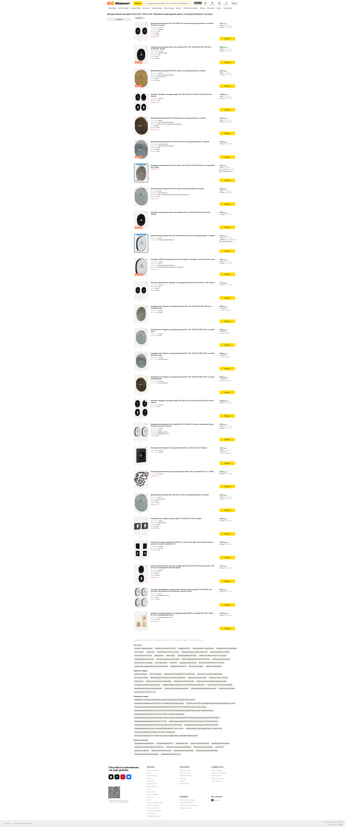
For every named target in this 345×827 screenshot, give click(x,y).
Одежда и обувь (151, 783)
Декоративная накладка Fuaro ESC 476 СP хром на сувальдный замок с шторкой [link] (180, 495)
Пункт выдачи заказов (217, 778)
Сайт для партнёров (185, 808)
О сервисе (183, 778)
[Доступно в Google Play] (116, 779)
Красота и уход (151, 792)
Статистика (8, 823)
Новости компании (216, 770)
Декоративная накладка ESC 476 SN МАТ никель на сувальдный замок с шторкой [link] (180, 142)
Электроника (150, 781)
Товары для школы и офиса (155, 802)
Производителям (216, 775)
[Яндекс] (340, 824)
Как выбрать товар (185, 770)
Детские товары (151, 813)
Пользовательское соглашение (23, 823)
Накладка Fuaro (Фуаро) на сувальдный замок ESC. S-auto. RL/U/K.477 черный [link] (179, 448)
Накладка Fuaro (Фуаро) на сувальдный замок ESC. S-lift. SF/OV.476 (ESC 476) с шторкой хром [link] (182, 330)
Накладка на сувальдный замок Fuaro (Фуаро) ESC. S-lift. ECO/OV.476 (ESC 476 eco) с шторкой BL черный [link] (181, 48)
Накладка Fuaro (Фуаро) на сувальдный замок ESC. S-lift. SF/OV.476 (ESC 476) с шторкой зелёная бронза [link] (182, 378)
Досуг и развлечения (153, 770)
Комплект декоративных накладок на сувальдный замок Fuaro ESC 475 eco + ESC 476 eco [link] (183, 282)
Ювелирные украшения (154, 816)
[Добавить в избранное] (146, 24)
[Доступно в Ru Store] (128, 779)
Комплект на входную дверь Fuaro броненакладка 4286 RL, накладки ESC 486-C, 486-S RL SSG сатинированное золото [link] (182, 614)
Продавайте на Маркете (187, 802)
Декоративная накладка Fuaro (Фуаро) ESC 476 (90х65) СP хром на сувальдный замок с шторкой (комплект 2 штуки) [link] (182, 425)
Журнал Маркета (185, 783)
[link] (144, 648)
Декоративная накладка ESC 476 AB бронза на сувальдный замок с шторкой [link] (178, 118)
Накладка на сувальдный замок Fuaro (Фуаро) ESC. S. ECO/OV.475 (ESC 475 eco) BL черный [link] (180, 213)
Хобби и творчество (153, 794)
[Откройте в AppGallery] (122, 779)
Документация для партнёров (188, 805)
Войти (234, 3)
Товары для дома (152, 786)
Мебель (149, 773)
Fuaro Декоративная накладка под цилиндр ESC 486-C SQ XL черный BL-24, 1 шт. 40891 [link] (182, 471)
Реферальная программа (218, 773)
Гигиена (149, 778)
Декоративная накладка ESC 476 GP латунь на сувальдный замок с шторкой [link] (178, 71)
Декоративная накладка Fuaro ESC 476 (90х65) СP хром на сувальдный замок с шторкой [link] (183, 235)
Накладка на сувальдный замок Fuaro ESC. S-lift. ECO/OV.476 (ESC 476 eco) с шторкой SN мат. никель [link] (183, 166)
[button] (139, 18)
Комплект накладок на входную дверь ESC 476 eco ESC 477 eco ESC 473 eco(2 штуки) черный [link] (181, 95)
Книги (148, 800)
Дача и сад (150, 797)
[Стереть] (188, 3)
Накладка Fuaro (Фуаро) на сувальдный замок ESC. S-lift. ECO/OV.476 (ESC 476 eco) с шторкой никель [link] (181, 307)
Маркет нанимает (216, 781)
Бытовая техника (152, 775)
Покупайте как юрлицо (186, 775)
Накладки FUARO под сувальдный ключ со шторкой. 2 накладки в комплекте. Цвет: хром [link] (183, 259)
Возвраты (182, 781)
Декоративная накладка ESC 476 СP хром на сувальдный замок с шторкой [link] (177, 189)
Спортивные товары (153, 805)
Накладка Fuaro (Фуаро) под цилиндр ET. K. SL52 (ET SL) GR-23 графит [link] (176, 518)
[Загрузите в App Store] (111, 779)
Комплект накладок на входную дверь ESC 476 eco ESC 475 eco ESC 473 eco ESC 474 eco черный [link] (182, 401)
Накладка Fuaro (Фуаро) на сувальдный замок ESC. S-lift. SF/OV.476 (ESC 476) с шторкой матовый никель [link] (182, 354)
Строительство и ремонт (154, 810)
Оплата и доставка (185, 773)
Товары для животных (153, 808)
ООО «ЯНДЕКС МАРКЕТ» (335, 822)
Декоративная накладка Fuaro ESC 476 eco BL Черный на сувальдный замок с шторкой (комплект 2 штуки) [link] (182, 24)
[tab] (112, 8)
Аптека (149, 789)
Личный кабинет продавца (187, 800)
